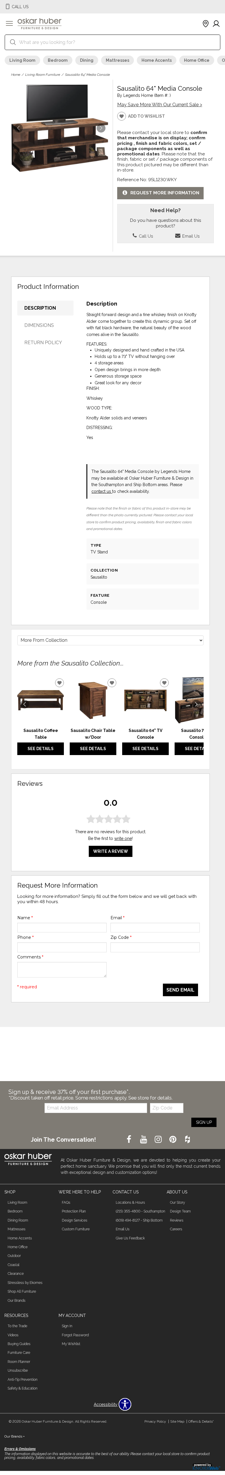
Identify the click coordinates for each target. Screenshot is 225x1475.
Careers (176, 1229)
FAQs (66, 1202)
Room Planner (19, 1362)
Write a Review (110, 851)
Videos (13, 1335)
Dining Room (18, 1220)
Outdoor (14, 1256)
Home (15, 75)
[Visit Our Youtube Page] (144, 1139)
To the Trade (17, 1326)
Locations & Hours (130, 1202)
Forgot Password (75, 1335)
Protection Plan (74, 1211)
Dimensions (39, 325)
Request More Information (164, 192)
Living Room (22, 60)
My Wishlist (71, 1344)
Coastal (13, 1265)
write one (123, 838)
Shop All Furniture (22, 1291)
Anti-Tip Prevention (23, 1380)
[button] (9, 24)
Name (25, 917)
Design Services (74, 1220)
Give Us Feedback (130, 1238)
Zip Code (121, 937)
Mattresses (117, 60)
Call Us (145, 236)
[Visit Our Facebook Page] (129, 1139)
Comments (30, 957)
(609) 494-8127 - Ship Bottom (139, 1220)
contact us (101, 491)
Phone (25, 937)
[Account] (216, 24)
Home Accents (157, 60)
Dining (86, 60)
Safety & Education (23, 1388)
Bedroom (58, 60)
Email (117, 917)
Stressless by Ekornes (25, 1283)
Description (40, 308)
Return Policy (43, 342)
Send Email (180, 990)
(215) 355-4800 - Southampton (140, 1211)
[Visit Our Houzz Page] (187, 1139)
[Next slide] (196, 704)
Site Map (177, 1421)
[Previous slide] (24, 704)
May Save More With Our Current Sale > (159, 104)
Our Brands (16, 1301)
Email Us (190, 236)
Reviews (176, 1220)
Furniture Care (19, 1353)
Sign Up (204, 1122)
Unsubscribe (18, 1370)
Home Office (196, 60)
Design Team (180, 1211)
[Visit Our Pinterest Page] (173, 1139)
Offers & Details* (201, 1421)
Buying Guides (19, 1344)
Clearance (16, 1274)
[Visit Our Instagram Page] (159, 1139)
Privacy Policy (155, 1421)
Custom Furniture (76, 1229)
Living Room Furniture (42, 75)
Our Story (177, 1202)
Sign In (67, 1326)
